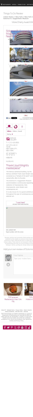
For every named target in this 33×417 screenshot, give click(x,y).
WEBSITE (9, 158)
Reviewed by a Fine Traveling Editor (19, 39)
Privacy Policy (19, 310)
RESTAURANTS (7, 4)
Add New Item (19, 311)
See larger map (11, 230)
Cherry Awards (28, 310)
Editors (9, 131)
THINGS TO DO (21, 4)
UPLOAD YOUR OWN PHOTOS (20, 204)
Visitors (15, 131)
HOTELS (14, 4)
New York (9, 150)
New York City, (11, 148)
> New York (18, 17)
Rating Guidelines (9, 311)
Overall (20, 131)
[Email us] (20, 332)
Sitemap (26, 311)
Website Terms (11, 310)
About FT (3, 310)
